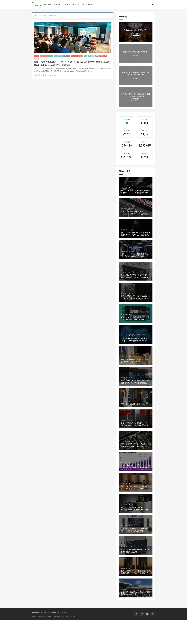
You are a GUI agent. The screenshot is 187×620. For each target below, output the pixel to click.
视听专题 (76, 4)
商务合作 (64, 612)
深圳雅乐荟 (103, 56)
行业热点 (47, 4)
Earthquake (43, 56)
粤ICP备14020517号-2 (55, 616)
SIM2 (81, 56)
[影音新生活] (36, 4)
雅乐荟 (36, 58)
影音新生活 (45, 616)
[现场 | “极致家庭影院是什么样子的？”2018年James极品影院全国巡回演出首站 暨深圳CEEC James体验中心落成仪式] (72, 37)
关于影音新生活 (88, 4)
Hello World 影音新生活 (51, 612)
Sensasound (74, 56)
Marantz (67, 56)
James (50, 56)
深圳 (96, 56)
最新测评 (57, 4)
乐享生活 (66, 4)
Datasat (37, 56)
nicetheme (73, 616)
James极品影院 (58, 56)
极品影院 (91, 56)
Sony (85, 56)
